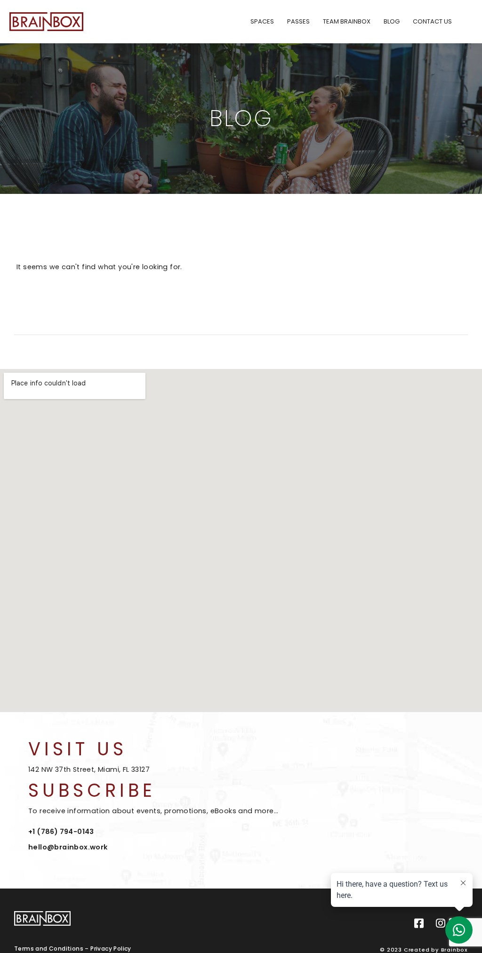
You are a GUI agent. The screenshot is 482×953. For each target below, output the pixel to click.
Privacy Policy (110, 949)
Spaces (262, 21)
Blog (392, 21)
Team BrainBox (346, 21)
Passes (298, 21)
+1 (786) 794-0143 (61, 831)
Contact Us (432, 21)
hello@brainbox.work (68, 847)
